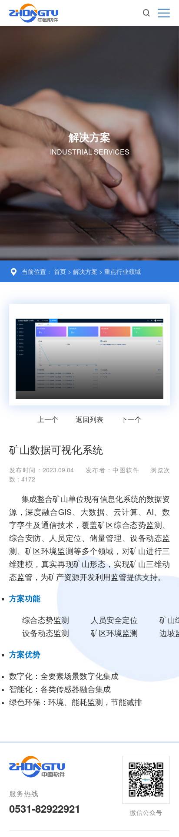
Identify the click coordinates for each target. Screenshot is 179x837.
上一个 (47, 419)
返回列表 (89, 419)
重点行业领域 (122, 271)
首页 (60, 271)
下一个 (131, 419)
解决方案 (86, 271)
